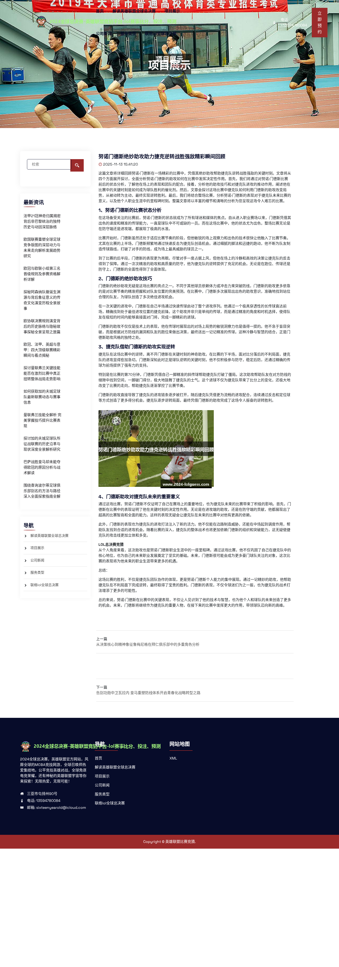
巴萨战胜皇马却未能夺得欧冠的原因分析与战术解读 (42, 467)
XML (173, 758)
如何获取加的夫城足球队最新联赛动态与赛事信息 (42, 397)
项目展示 (172, 11)
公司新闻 (104, 33)
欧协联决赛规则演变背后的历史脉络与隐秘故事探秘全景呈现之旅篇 (42, 326)
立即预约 (320, 23)
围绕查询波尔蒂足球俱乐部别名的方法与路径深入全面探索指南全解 (42, 491)
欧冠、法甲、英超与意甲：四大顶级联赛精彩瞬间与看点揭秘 (42, 350)
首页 (100, 11)
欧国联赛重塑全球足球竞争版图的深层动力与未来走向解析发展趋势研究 (42, 247)
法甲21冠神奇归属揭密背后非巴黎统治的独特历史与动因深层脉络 (42, 221)
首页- (165, 66)
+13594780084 (294, 25)
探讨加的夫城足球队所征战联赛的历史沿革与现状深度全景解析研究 (42, 444)
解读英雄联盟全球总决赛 (134, 11)
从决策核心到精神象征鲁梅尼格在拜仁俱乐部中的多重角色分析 (147, 644)
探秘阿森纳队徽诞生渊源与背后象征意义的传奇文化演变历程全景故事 (42, 300)
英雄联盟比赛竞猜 (180, 841)
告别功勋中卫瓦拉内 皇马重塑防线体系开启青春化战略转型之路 (148, 692)
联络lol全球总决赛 (160, 33)
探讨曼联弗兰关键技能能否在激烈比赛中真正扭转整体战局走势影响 (42, 373)
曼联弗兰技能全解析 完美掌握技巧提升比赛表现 (42, 420)
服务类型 (128, 33)
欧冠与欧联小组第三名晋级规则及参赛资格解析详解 (42, 274)
